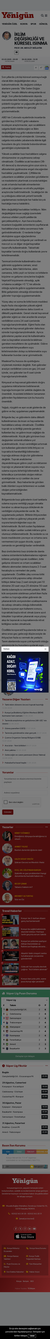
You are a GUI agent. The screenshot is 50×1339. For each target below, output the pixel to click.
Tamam (31, 1336)
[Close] (45, 649)
